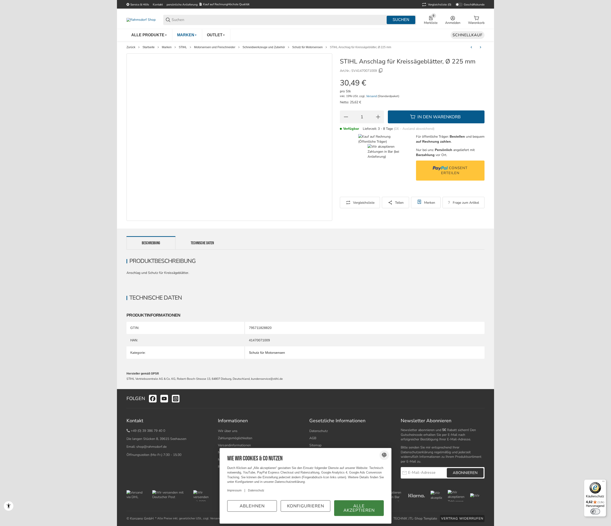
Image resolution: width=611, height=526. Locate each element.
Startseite (148, 47)
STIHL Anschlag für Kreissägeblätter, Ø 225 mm (360, 47)
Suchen (401, 20)
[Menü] (603, 482)
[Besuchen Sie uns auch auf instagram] (175, 398)
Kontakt (158, 4)
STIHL (183, 47)
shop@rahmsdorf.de (151, 446)
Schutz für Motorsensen (307, 47)
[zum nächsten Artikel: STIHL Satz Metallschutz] (480, 47)
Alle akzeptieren (359, 508)
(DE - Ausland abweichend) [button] (414, 128)
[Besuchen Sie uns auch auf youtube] (164, 398)
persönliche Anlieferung (182, 4)
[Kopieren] (381, 70)
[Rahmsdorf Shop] (141, 19)
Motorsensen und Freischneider (214, 47)
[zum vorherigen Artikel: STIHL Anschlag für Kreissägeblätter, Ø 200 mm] (471, 47)
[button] (481, 398)
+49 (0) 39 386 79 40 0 (148, 430)
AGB (312, 438)
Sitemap (315, 445)
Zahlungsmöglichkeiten (235, 438)
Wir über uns (227, 431)
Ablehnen (252, 506)
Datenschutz (318, 431)
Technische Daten (202, 243)
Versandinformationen (234, 445)
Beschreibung (151, 243)
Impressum (234, 490)
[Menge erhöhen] (378, 117)
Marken (167, 47)
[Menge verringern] (346, 117)
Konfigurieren (305, 506)
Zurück (130, 47)
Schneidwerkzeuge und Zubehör (263, 47)
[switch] (595, 511)
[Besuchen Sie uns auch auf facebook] (153, 398)
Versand (372, 96)
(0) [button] (439, 4)
